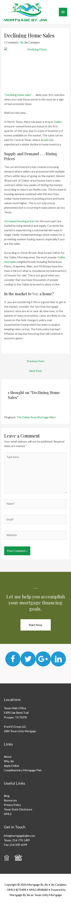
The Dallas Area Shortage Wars (36, 417)
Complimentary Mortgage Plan (23, 770)
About (8, 756)
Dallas (58, 121)
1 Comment (11, 42)
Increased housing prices (19, 221)
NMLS (8, 814)
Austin (45, 139)
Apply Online (11, 765)
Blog (6, 795)
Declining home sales (18, 95)
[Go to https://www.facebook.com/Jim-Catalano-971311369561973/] (12, 658)
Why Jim (9, 761)
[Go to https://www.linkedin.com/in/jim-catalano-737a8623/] (58, 658)
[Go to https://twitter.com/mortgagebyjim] (28, 658)
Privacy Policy (12, 804)
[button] (35, 625)
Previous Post (35, 361)
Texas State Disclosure (18, 809)
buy (35, 293)
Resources (10, 800)
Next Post (35, 371)
